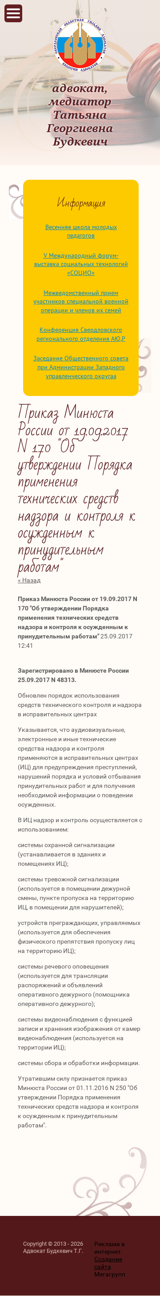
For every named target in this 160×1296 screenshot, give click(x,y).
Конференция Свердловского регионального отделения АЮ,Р (80, 334)
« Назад (29, 580)
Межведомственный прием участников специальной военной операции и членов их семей (80, 301)
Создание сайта (108, 1263)
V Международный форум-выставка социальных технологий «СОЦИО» (81, 264)
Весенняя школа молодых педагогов (81, 231)
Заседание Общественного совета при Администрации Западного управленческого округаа (80, 367)
